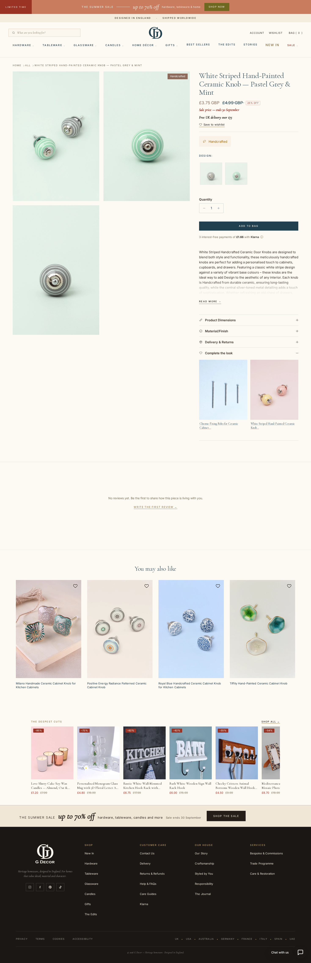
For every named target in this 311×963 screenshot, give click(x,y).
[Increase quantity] (219, 208)
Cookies (59, 938)
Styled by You (204, 873)
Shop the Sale (226, 816)
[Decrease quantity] (203, 208)
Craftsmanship (204, 863)
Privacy (22, 938)
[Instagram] (30, 887)
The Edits (226, 44)
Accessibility (83, 938)
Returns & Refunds (152, 873)
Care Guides (148, 894)
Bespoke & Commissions (266, 853)
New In (272, 45)
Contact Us (147, 853)
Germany (227, 938)
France (247, 938)
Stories (250, 44)
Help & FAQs (148, 883)
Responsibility (204, 883)
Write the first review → (155, 507)
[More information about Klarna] (261, 236)
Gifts (170, 45)
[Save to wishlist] (75, 586)
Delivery (145, 863)
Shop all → (270, 722)
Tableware (52, 45)
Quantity (205, 199)
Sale (291, 45)
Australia (206, 938)
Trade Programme (262, 863)
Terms (40, 938)
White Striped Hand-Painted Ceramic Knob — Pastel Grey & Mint (88, 65)
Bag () (296, 32)
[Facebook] (40, 887)
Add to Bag (248, 225)
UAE (292, 938)
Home (17, 65)
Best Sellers (198, 44)
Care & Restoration (262, 873)
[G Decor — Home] (155, 33)
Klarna (144, 904)
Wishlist (276, 32)
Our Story (201, 853)
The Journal (203, 894)
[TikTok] (60, 887)
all (28, 65)
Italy (263, 938)
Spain (278, 938)
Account (257, 32)
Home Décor (143, 45)
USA (188, 938)
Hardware (22, 45)
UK (177, 938)
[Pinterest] (50, 887)
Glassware (84, 45)
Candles (113, 45)
